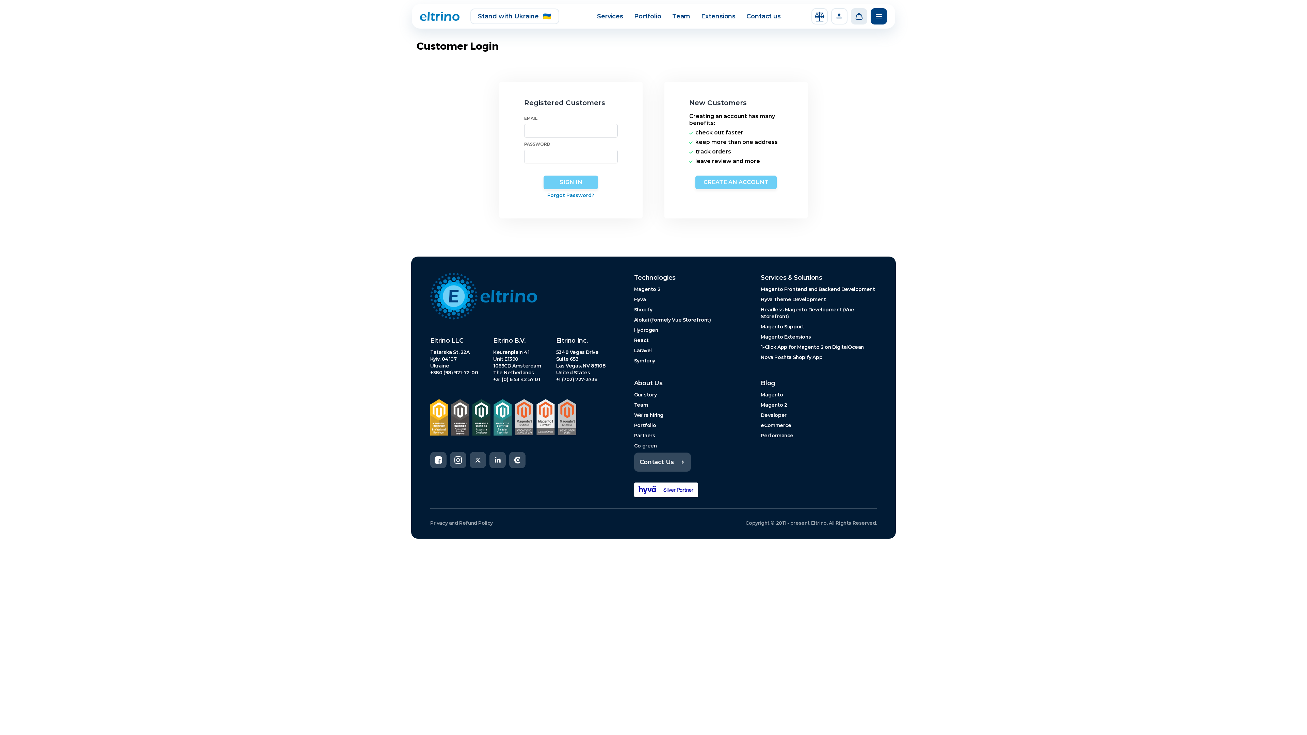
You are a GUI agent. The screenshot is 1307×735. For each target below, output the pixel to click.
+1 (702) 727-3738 (577, 379)
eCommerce (776, 425)
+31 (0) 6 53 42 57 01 (516, 379)
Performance (777, 435)
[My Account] (839, 16)
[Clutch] (517, 460)
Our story (645, 395)
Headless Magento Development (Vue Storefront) (807, 313)
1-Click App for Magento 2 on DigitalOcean (812, 347)
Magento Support (782, 327)
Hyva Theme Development (793, 299)
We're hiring (648, 415)
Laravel (643, 350)
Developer (773, 415)
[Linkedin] (497, 460)
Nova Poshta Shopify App (791, 357)
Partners (644, 435)
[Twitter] (478, 460)
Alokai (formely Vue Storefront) (672, 320)
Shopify (643, 310)
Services (610, 16)
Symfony (644, 361)
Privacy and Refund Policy (461, 523)
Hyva (640, 299)
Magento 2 (647, 289)
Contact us (763, 16)
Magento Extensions (786, 337)
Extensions (718, 16)
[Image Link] (521, 296)
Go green (645, 446)
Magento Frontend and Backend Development (818, 289)
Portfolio (647, 16)
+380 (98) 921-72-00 (454, 373)
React (641, 340)
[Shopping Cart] (859, 16)
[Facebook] (438, 460)
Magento (772, 395)
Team (681, 16)
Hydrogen (646, 330)
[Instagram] (458, 460)
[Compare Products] (819, 16)
